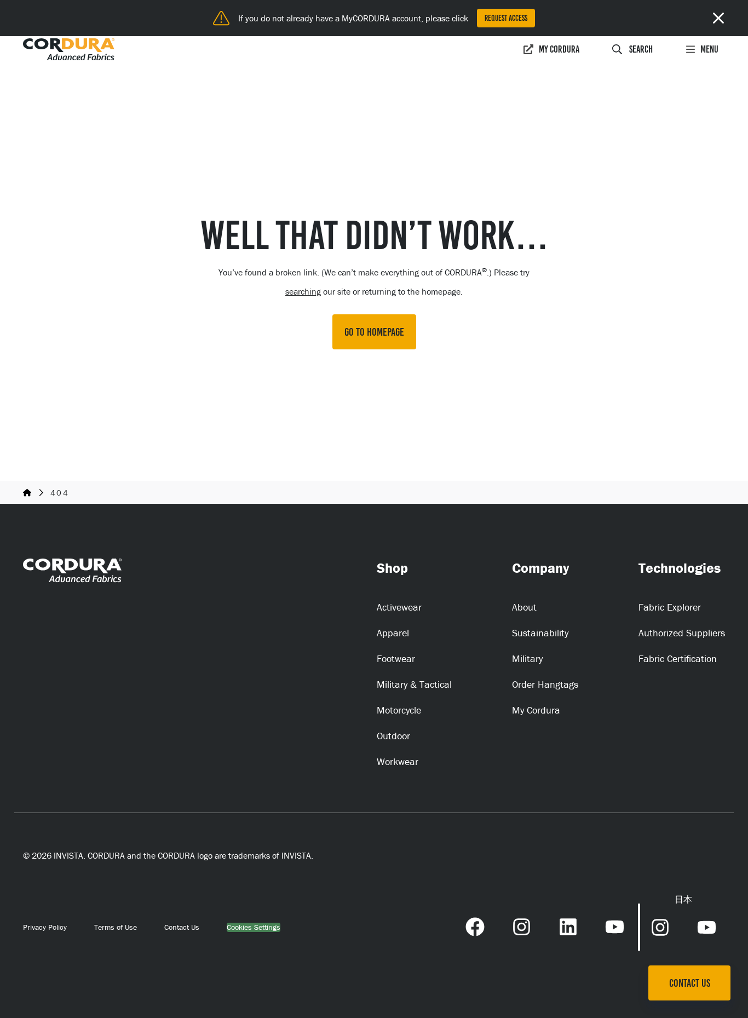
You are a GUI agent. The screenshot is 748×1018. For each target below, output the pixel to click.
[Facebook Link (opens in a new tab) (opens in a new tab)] (475, 925)
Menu (709, 49)
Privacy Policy (45, 927)
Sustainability (540, 632)
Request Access (506, 18)
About (524, 607)
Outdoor (393, 735)
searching (303, 291)
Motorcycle (399, 710)
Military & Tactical (414, 684)
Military (527, 658)
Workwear (397, 761)
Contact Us (181, 927)
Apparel (393, 632)
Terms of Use (115, 927)
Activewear (399, 607)
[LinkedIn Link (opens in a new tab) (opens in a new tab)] (568, 925)
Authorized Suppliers (681, 632)
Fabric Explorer (669, 607)
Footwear (396, 658)
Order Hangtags (545, 684)
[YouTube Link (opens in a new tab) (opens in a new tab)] (614, 925)
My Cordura (559, 49)
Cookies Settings (253, 927)
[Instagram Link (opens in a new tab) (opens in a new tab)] (521, 925)
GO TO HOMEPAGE (374, 332)
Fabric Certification (677, 658)
